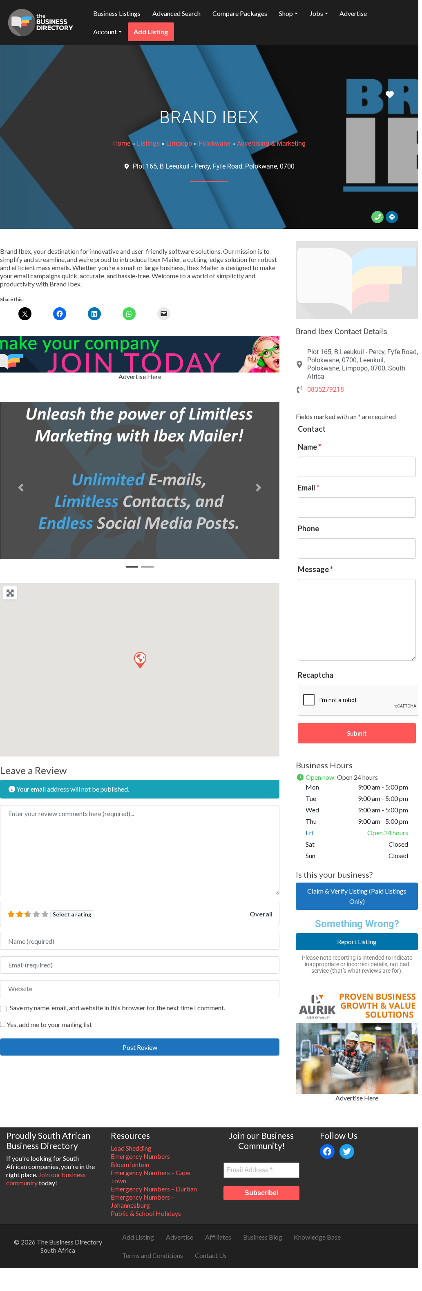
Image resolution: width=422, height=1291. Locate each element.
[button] (21, 487)
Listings (148, 143)
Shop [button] (286, 13)
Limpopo (179, 143)
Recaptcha (315, 675)
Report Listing (357, 941)
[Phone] (377, 217)
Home (121, 143)
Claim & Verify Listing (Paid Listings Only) (356, 896)
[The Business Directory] (40, 21)
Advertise (353, 13)
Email (308, 488)
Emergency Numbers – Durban (154, 1189)
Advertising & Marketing (271, 143)
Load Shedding (131, 1148)
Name (309, 447)
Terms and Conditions (152, 1255)
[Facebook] (327, 1151)
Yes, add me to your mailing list (48, 1024)
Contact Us (211, 1255)
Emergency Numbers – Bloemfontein (142, 1160)
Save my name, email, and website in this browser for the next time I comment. (117, 1008)
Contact (312, 429)
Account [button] (105, 31)
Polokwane (214, 143)
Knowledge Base (317, 1237)
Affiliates (218, 1237)
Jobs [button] (316, 13)
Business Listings (117, 13)
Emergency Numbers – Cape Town (150, 1177)
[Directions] (392, 217)
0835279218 (325, 389)
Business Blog (262, 1237)
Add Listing (151, 31)
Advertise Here (139, 376)
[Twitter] (346, 1151)
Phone (308, 528)
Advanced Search (176, 13)
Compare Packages (239, 13)
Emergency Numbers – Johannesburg (142, 1201)
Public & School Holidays (146, 1213)
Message (315, 569)
